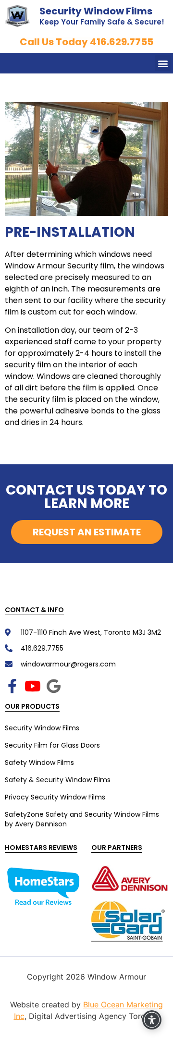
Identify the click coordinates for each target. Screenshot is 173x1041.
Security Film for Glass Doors (52, 745)
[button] (163, 63)
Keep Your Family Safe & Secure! (101, 22)
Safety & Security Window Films (58, 780)
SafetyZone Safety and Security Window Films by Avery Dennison (82, 819)
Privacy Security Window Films (55, 797)
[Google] (53, 686)
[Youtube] (32, 686)
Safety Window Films (39, 762)
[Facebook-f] (12, 686)
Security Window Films (95, 11)
